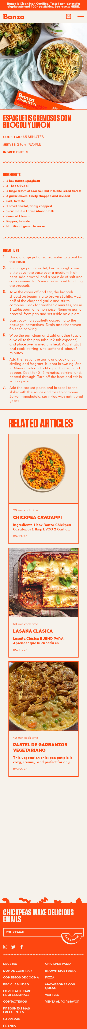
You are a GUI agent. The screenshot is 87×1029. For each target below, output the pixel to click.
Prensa (9, 1025)
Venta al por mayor (62, 1001)
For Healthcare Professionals (17, 993)
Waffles (52, 995)
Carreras (11, 1019)
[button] (68, 16)
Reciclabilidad (16, 984)
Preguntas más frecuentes (16, 1010)
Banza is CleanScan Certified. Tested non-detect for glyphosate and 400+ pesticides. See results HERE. (43, 5)
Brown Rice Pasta (60, 970)
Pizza (49, 977)
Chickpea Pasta (58, 964)
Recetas (10, 964)
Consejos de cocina (21, 977)
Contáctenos (15, 1001)
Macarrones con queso (60, 986)
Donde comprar (17, 970)
